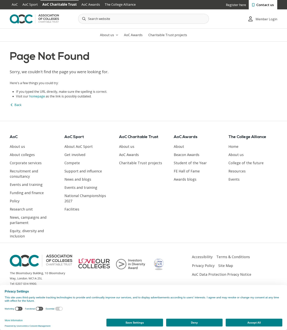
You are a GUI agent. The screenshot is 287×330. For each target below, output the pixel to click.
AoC (15, 4)
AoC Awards (90, 4)
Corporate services (26, 163)
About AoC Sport (78, 146)
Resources (237, 171)
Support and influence (83, 171)
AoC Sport (30, 4)
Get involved (74, 154)
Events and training (26, 184)
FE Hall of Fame (187, 171)
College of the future (246, 163)
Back (17, 105)
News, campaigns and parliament (28, 220)
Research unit (21, 209)
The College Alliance (120, 4)
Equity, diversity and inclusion (27, 233)
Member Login (266, 19)
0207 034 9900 (25, 283)
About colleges (22, 154)
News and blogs (77, 179)
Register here (236, 5)
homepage (37, 96)
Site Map (225, 265)
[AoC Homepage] (34, 18)
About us (107, 35)
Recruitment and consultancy (24, 174)
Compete (72, 163)
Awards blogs (185, 179)
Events (234, 179)
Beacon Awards (186, 154)
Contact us (265, 5)
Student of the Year (190, 163)
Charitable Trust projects (167, 35)
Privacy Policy (203, 265)
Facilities (71, 209)
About (179, 146)
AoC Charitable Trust (59, 4)
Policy (15, 201)
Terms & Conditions (233, 256)
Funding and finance (27, 192)
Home (233, 146)
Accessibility (202, 256)
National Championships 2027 (85, 198)
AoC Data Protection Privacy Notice (221, 274)
